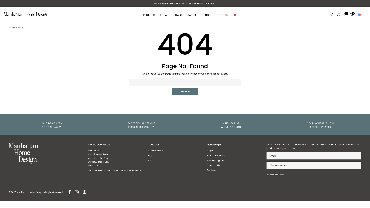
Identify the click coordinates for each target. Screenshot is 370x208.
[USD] (360, 14)
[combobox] (185, 82)
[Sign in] (338, 14)
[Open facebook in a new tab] (68, 192)
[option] (50, 125)
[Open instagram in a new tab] (76, 192)
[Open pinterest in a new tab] (84, 192)
